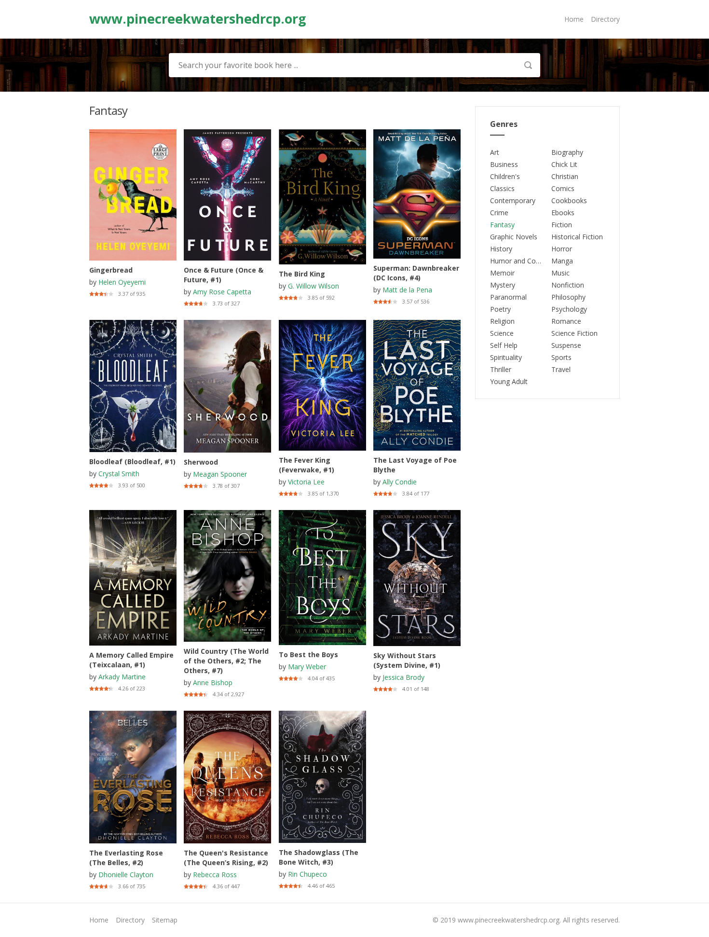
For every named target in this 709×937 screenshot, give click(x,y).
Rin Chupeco (307, 874)
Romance (566, 321)
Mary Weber (307, 666)
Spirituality (506, 357)
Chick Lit (564, 164)
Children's (505, 176)
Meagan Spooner (220, 474)
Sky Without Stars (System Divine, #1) (406, 660)
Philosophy (568, 297)
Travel (561, 369)
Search (528, 65)
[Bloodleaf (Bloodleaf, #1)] (133, 324)
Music (560, 272)
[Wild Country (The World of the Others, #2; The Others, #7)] (227, 514)
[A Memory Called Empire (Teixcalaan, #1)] (133, 514)
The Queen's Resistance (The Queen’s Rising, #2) (226, 857)
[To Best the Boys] (322, 514)
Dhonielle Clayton (125, 874)
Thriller (500, 369)
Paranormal (508, 297)
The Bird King (302, 273)
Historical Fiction (577, 236)
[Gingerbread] (133, 133)
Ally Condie (399, 481)
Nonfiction (567, 284)
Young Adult (509, 381)
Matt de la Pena (407, 289)
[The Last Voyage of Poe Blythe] (417, 324)
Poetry (500, 309)
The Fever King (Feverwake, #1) (306, 464)
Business (504, 164)
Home (574, 19)
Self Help (504, 345)
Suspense (566, 345)
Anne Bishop (212, 682)
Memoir (502, 272)
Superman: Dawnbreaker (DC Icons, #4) (416, 272)
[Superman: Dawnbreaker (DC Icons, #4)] (417, 133)
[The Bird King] (322, 133)
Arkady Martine (122, 676)
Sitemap (164, 919)
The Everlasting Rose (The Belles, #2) (126, 857)
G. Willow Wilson (313, 285)
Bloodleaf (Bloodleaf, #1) (132, 461)
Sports (561, 357)
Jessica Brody (403, 677)
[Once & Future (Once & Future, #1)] (227, 133)
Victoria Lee (306, 481)
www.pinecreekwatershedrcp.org (197, 19)
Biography (567, 152)
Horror (561, 248)
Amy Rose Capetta (222, 291)
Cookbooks (569, 200)
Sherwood (201, 462)
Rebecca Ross (215, 874)
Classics (502, 188)
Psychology (569, 309)
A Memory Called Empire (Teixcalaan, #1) (131, 659)
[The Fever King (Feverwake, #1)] (322, 324)
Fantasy (502, 224)
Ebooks (562, 212)
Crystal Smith (118, 473)
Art (494, 152)
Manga (562, 260)
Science (502, 333)
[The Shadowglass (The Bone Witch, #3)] (322, 715)
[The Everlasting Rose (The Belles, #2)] (133, 715)
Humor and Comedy (521, 260)
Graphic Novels (513, 236)
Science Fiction (574, 333)
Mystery (502, 284)
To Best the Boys (308, 654)
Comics (562, 188)
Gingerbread (111, 270)
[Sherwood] (227, 324)
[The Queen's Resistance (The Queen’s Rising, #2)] (227, 715)
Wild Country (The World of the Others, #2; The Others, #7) (226, 661)
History (501, 248)
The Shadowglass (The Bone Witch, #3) (318, 857)
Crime (499, 212)
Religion (502, 321)
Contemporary (512, 200)
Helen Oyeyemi (122, 282)
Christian (564, 176)
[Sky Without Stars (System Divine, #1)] (417, 514)
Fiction (561, 224)
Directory (605, 19)
